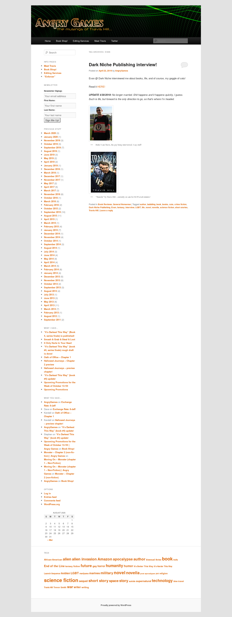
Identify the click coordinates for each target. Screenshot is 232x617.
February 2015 (51, 226)
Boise (158, 559)
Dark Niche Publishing (99, 207)
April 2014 (49, 262)
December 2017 (52, 176)
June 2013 (49, 298)
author (143, 204)
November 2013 (52, 280)
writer (77, 587)
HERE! (101, 86)
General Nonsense (122, 204)
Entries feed (50, 496)
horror (101, 566)
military (107, 572)
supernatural (143, 581)
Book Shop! (62, 40)
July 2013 (49, 294)
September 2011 (52, 319)
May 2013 (49, 301)
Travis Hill (93, 210)
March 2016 (50, 201)
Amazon (104, 559)
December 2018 (52, 169)
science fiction (167, 207)
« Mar (50, 539)
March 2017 (50, 190)
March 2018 (50, 172)
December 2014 (52, 233)
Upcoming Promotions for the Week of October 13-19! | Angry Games (59, 445)
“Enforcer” (49, 76)
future (86, 565)
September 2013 (52, 287)
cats (171, 204)
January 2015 (51, 230)
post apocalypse (147, 573)
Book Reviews (105, 204)
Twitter (114, 40)
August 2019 (50, 151)
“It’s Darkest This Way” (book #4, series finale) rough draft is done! (59, 350)
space (114, 580)
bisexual (150, 559)
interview (130, 207)
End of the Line (54, 566)
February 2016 (51, 204)
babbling (151, 204)
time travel (178, 581)
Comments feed (52, 500)
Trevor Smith (59, 587)
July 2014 (49, 251)
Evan (113, 207)
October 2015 (51, 208)
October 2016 (51, 197)
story (123, 580)
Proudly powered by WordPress (116, 605)
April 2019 (49, 161)
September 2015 (52, 212)
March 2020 (50, 133)
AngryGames (121, 70)
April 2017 (49, 186)
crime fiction (180, 204)
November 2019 (52, 140)
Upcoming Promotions (56, 389)
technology (162, 580)
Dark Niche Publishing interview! (123, 64)
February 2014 (51, 269)
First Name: (49, 100)
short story (98, 580)
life (143, 207)
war (70, 586)
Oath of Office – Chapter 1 (57, 357)
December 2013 (52, 276)
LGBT (138, 207)
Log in (47, 493)
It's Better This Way (143, 566)
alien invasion (84, 559)
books (165, 204)
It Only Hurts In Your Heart (58, 342)
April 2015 (49, 219)
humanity (114, 565)
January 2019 (51, 165)
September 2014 (52, 244)
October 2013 (51, 283)
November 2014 (52, 237)
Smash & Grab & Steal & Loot (59, 339)
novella (155, 207)
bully (175, 559)
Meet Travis (100, 40)
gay (95, 566)
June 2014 (49, 255)
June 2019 (49, 154)
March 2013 (50, 309)
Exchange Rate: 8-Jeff (64, 409)
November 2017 (52, 179)
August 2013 (50, 291)
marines (94, 573)
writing (85, 587)
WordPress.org (52, 504)
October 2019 (51, 144)
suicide (132, 581)
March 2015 (50, 222)
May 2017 (49, 183)
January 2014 (51, 273)
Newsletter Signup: (53, 90)
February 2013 (51, 312)
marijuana (83, 573)
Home (48, 40)
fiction (76, 566)
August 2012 (50, 316)
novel (148, 207)
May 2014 (49, 258)
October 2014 (51, 240)
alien (67, 559)
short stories (181, 207)
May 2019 (49, 158)
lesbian (65, 573)
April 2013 (49, 305)
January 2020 (51, 136)
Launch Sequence (52, 573)
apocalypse (123, 558)
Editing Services (81, 40)
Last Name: (49, 109)
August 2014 (50, 247)
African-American (53, 559)
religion (163, 573)
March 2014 (50, 265)
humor (128, 566)
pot (157, 573)
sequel (83, 581)
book (158, 204)
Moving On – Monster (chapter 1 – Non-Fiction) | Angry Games (60, 470)
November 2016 (52, 194)
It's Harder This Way (163, 566)
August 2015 (50, 215)
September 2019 (52, 147)
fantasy (120, 207)
